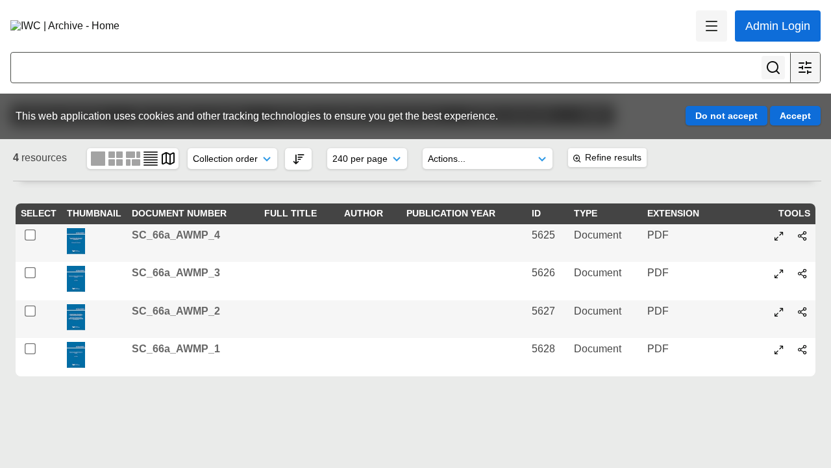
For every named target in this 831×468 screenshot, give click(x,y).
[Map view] (168, 158)
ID (536, 213)
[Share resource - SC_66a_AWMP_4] (802, 236)
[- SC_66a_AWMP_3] (779, 273)
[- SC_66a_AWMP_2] (779, 312)
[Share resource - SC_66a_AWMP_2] (802, 312)
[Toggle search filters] (805, 68)
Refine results (613, 157)
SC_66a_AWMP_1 (176, 348)
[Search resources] (773, 67)
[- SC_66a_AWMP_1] (779, 349)
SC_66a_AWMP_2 (176, 311)
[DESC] (298, 159)
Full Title (290, 213)
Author (363, 213)
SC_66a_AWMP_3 (176, 272)
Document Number (179, 213)
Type (585, 213)
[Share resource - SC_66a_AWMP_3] (802, 273)
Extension (673, 213)
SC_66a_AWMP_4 (176, 234)
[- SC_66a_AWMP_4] (779, 236)
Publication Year (450, 213)
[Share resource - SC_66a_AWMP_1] (802, 349)
